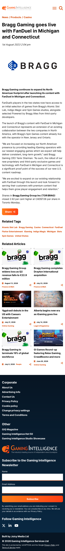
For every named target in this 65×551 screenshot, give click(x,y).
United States (21, 236)
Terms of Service (9, 547)
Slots (59, 231)
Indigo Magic (39, 231)
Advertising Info (11, 392)
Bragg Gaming (26, 227)
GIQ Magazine (10, 429)
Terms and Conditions (14, 415)
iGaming (28, 231)
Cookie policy (10, 405)
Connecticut (48, 227)
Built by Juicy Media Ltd (15, 536)
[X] (3, 525)
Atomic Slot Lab (10, 227)
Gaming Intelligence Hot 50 (17, 433)
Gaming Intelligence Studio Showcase (23, 438)
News (5, 17)
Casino (28, 17)
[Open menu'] (54, 8)
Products (16, 17)
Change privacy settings (16, 410)
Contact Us (8, 396)
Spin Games (8, 236)
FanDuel (59, 227)
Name (5, 471)
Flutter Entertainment (12, 231)
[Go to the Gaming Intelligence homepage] (16, 8)
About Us (7, 387)
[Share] (30, 285)
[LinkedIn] (10, 525)
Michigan (51, 231)
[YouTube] (16, 525)
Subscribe (32, 499)
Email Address (8, 484)
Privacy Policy (10, 401)
